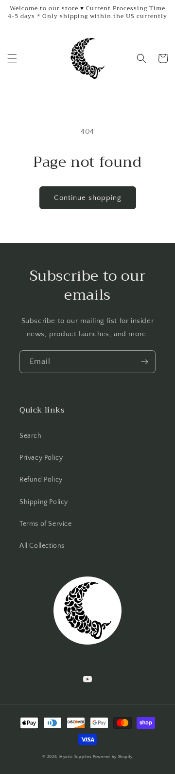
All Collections (42, 546)
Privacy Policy (41, 458)
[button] (12, 58)
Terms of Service (45, 524)
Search (30, 436)
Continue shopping (88, 198)
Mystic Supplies (75, 757)
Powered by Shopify (113, 757)
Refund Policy (41, 480)
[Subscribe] (144, 361)
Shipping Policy (43, 502)
